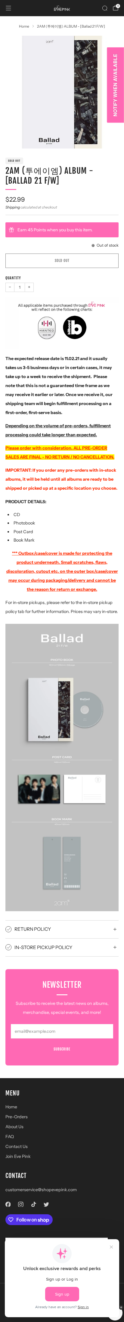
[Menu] (8, 8)
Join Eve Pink (18, 1156)
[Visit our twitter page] (46, 1204)
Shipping (12, 207)
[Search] (105, 8)
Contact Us (16, 1146)
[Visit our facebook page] (8, 1204)
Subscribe (62, 1049)
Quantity (13, 278)
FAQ (9, 1136)
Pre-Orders (16, 1116)
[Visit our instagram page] (20, 1204)
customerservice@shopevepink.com (41, 1189)
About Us (14, 1126)
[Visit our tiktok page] (33, 1204)
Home (11, 1107)
